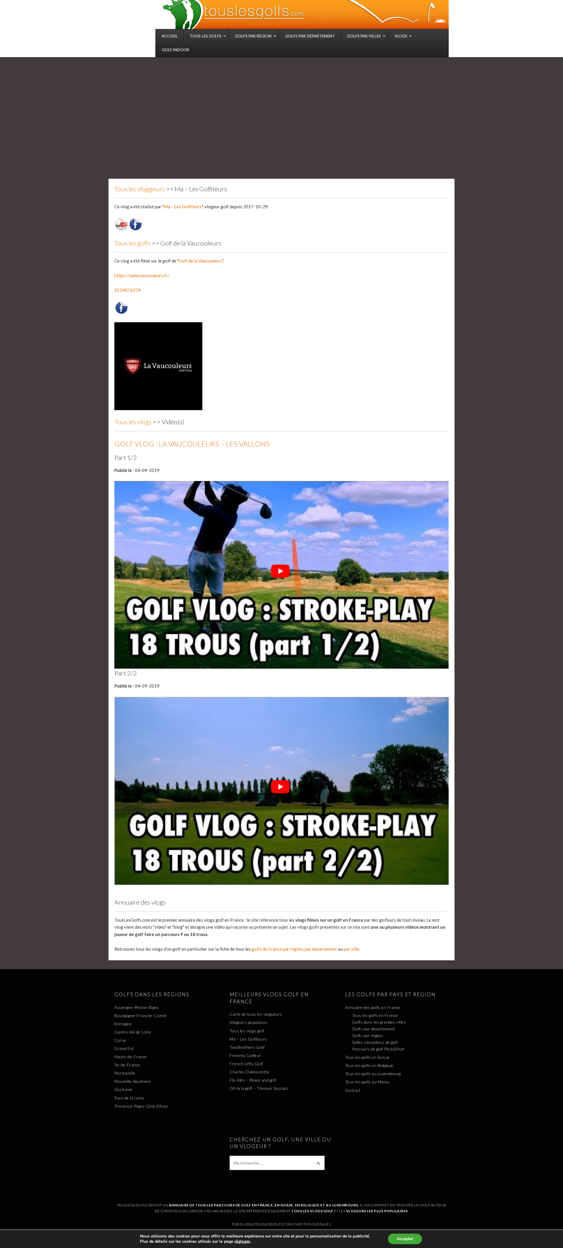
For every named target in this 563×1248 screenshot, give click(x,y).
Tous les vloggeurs (139, 189)
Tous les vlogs (133, 422)
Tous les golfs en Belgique (369, 1065)
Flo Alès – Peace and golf (253, 1079)
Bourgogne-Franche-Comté (140, 1015)
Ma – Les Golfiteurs (183, 206)
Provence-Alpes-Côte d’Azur (141, 1106)
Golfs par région (367, 1035)
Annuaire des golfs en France (372, 1007)
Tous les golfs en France (375, 1015)
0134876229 (127, 290)
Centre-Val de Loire (132, 1031)
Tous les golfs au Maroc (367, 1081)
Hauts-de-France (130, 1056)
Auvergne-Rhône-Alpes (136, 1007)
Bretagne (123, 1023)
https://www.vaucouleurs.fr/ (141, 275)
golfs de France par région (277, 949)
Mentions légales (313, 1224)
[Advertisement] (281, 101)
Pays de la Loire (129, 1097)
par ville (351, 949)
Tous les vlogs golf (247, 1030)
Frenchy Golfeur (245, 1055)
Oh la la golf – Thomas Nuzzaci (259, 1088)
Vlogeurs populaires (249, 1022)
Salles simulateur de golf (375, 1042)
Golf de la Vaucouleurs (200, 260)
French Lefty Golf (246, 1063)
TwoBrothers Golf (247, 1047)
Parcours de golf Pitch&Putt (378, 1048)
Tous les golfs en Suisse (367, 1057)
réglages (242, 1241)
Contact (353, 1090)
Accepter (405, 1239)
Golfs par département (373, 1028)
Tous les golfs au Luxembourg (373, 1073)
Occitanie (123, 1089)
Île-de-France (127, 1064)
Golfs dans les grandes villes (379, 1021)
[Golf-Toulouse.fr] (305, 14)
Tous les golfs (132, 243)
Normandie (124, 1072)
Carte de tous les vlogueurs (256, 1014)
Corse (120, 1040)
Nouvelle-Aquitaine (132, 1081)
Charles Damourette (249, 1071)
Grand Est (124, 1048)
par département (321, 949)
